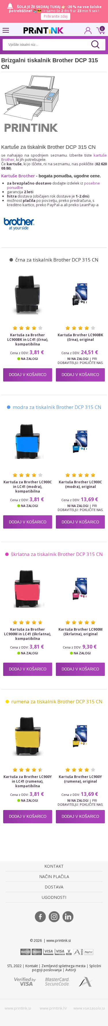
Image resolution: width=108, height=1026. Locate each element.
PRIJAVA (88, 32)
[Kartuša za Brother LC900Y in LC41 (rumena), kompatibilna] (27, 736)
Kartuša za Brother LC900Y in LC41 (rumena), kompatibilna (27, 781)
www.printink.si (18, 1008)
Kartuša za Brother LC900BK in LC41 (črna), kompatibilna (27, 340)
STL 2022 (14, 965)
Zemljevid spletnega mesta (63, 965)
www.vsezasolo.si (89, 1008)
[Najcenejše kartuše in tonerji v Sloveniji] (43, 30)
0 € (99, 30)
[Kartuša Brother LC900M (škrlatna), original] (80, 589)
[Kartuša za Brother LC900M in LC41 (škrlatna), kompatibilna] (27, 589)
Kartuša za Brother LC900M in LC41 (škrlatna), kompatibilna (27, 634)
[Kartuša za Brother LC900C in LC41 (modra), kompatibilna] (27, 442)
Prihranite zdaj (55, 16)
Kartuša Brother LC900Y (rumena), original (80, 779)
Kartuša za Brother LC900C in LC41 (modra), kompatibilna (27, 487)
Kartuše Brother (18, 175)
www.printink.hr (53, 1008)
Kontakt (31, 965)
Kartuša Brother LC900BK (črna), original (80, 337)
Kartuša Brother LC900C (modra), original (80, 484)
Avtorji (70, 969)
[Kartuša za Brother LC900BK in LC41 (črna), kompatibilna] (27, 294)
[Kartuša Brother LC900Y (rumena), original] (80, 736)
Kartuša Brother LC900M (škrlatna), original (80, 631)
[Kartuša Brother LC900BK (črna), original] (80, 294)
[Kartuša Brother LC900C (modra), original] (80, 442)
